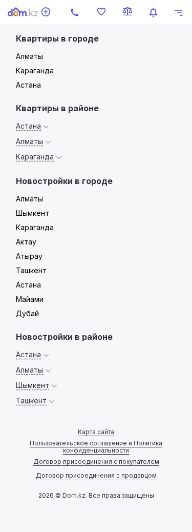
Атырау (29, 256)
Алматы (29, 56)
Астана (28, 84)
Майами (30, 299)
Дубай (27, 313)
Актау (26, 241)
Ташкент (31, 270)
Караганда (35, 70)
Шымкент (32, 213)
